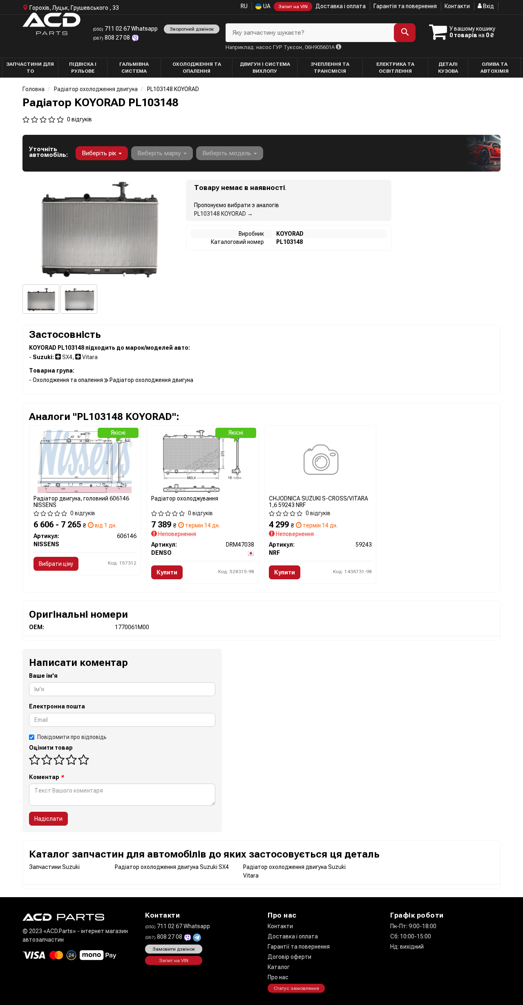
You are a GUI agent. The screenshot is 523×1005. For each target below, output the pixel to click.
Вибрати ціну (56, 564)
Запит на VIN (293, 6)
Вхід (488, 6)
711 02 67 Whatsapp (125, 28)
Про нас (278, 977)
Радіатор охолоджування (184, 498)
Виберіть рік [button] (100, 153)
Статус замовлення (296, 988)
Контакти (457, 6)
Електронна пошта (57, 706)
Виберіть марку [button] (160, 153)
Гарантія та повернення (405, 6)
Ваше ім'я (43, 675)
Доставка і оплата (340, 6)
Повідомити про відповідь (72, 737)
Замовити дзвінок (173, 949)
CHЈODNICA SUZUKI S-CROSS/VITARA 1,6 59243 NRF (318, 501)
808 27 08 (112, 37)
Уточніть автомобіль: (48, 152)
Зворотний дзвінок (192, 29)
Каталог (279, 967)
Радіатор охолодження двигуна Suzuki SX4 (172, 867)
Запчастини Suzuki (54, 867)
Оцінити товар (51, 747)
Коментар (46, 777)
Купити (166, 572)
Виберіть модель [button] (227, 153)
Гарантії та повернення (299, 946)
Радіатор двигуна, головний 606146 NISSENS (81, 501)
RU (244, 6)
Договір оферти (289, 957)
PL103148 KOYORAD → (223, 213)
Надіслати (48, 818)
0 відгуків (79, 119)
